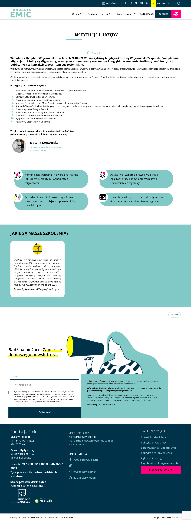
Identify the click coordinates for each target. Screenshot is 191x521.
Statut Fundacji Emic (153, 437)
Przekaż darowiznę (175, 13)
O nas (75, 14)
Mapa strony (33, 517)
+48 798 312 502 (38, 150)
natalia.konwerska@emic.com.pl (46, 147)
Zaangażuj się (125, 14)
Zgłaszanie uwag (151, 458)
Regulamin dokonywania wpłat (160, 463)
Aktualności (147, 13)
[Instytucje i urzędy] (87, 53)
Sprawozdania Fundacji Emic (158, 447)
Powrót (175, 314)
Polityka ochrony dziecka (156, 453)
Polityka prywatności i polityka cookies (57, 517)
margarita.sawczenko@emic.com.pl (91, 440)
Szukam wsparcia (98, 14)
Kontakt (163, 13)
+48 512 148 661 (77, 444)
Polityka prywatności (154, 442)
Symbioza (176, 517)
